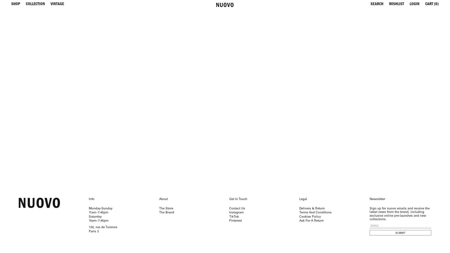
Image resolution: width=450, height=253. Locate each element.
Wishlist (396, 5)
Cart (432, 5)
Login (415, 5)
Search (377, 5)
